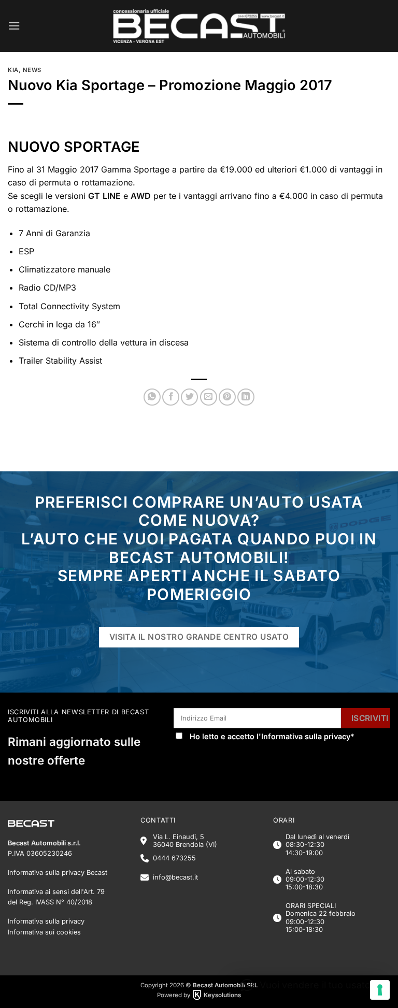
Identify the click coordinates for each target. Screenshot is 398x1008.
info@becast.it (175, 877)
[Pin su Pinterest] (227, 397)
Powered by (199, 995)
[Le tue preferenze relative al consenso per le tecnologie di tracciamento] (380, 990)
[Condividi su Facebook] (170, 397)
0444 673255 (174, 858)
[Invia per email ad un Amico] (208, 397)
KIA (13, 70)
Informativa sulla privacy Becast (57, 872)
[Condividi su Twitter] (189, 397)
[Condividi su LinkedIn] (245, 397)
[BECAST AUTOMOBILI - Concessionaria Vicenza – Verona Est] (199, 26)
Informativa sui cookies (44, 932)
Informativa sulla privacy (305, 736)
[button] (14, 25)
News (32, 70)
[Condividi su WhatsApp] (152, 397)
